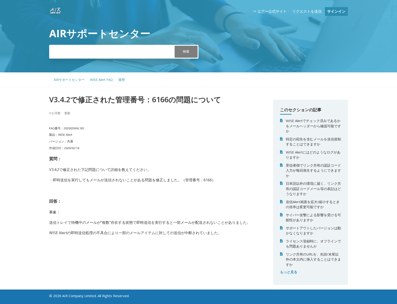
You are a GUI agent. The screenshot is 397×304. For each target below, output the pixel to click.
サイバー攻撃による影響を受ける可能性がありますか (313, 217)
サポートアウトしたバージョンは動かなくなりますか (313, 231)
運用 (121, 79)
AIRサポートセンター (69, 79)
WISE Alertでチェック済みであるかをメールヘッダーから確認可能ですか (313, 125)
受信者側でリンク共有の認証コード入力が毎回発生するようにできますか (313, 170)
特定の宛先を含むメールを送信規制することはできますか (313, 142)
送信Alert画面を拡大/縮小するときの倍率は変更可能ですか (313, 204)
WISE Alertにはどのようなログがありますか (313, 155)
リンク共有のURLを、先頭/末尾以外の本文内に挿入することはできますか (313, 259)
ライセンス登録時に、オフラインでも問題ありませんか (313, 244)
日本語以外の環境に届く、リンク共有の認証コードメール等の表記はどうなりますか (313, 188)
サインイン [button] (336, 11)
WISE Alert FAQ (101, 79)
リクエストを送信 (307, 11)
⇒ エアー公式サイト (270, 11)
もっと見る (288, 272)
